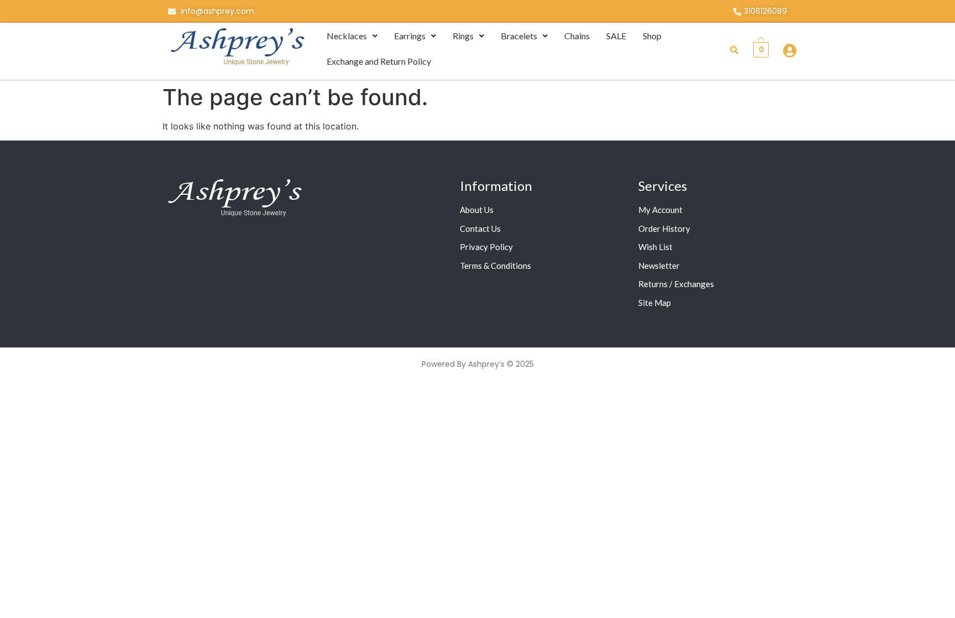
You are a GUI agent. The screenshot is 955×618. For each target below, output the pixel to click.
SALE (616, 35)
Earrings (410, 35)
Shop (652, 35)
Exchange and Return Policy (379, 61)
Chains (577, 35)
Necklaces (347, 35)
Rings (463, 35)
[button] (352, 36)
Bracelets (519, 35)
